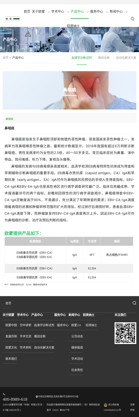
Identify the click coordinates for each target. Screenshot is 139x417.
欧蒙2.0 (76, 325)
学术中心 (58, 11)
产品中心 (78, 11)
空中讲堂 (25, 325)
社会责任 (77, 369)
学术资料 (25, 347)
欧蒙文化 (11, 347)
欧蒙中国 (11, 325)
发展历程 (11, 336)
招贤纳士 (74, 26)
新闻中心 (117, 11)
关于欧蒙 (39, 11)
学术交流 (25, 336)
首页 (27, 11)
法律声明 (132, 407)
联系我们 (11, 358)
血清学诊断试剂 (81, 57)
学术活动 (77, 358)
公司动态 (77, 336)
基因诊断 (104, 57)
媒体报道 (77, 347)
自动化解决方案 (126, 57)
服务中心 (97, 11)
